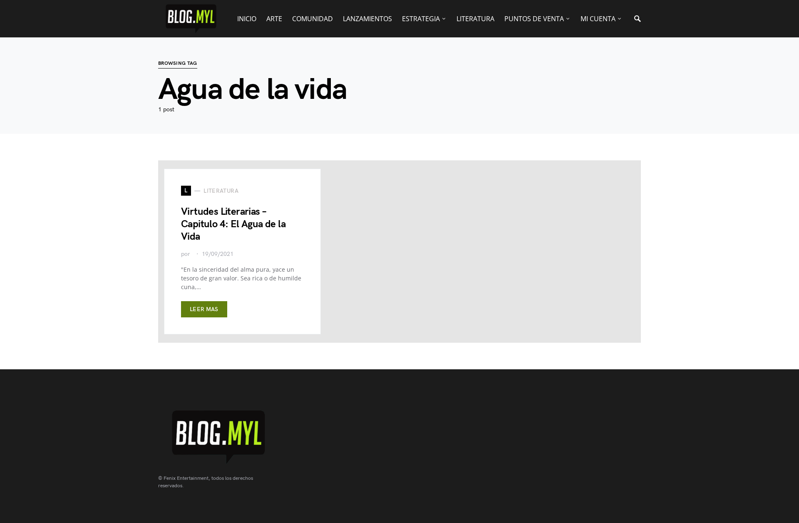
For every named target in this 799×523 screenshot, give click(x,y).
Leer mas (204, 309)
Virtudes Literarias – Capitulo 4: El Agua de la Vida (233, 224)
